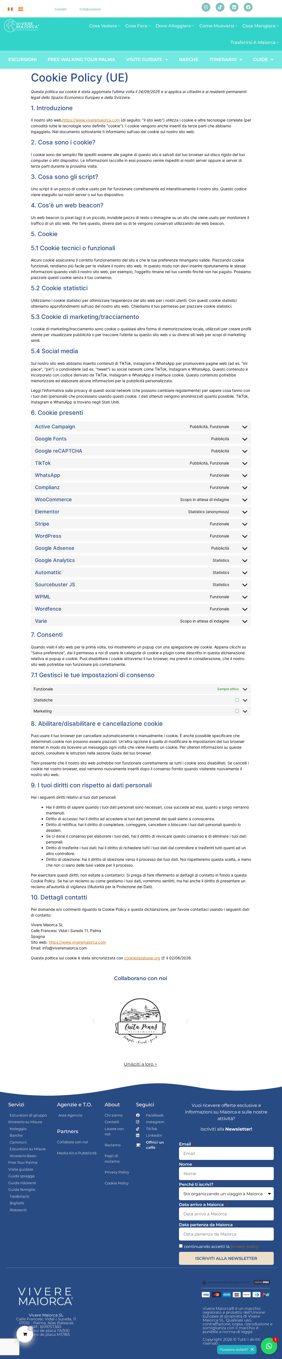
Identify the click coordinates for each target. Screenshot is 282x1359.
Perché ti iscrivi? (197, 1184)
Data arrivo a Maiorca (202, 1204)
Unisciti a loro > (140, 1064)
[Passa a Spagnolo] (20, 8)
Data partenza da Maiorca (206, 1225)
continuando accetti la (221, 1246)
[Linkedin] (234, 7)
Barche (189, 59)
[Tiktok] (220, 7)
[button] (93, 1021)
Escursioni (22, 59)
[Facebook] (248, 7)
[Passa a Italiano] (10, 8)
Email (185, 1144)
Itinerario (223, 59)
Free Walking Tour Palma (81, 59)
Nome (186, 1164)
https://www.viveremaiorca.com (91, 120)
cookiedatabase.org (142, 958)
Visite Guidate (144, 59)
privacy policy (244, 1246)
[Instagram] (206, 7)
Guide (260, 59)
